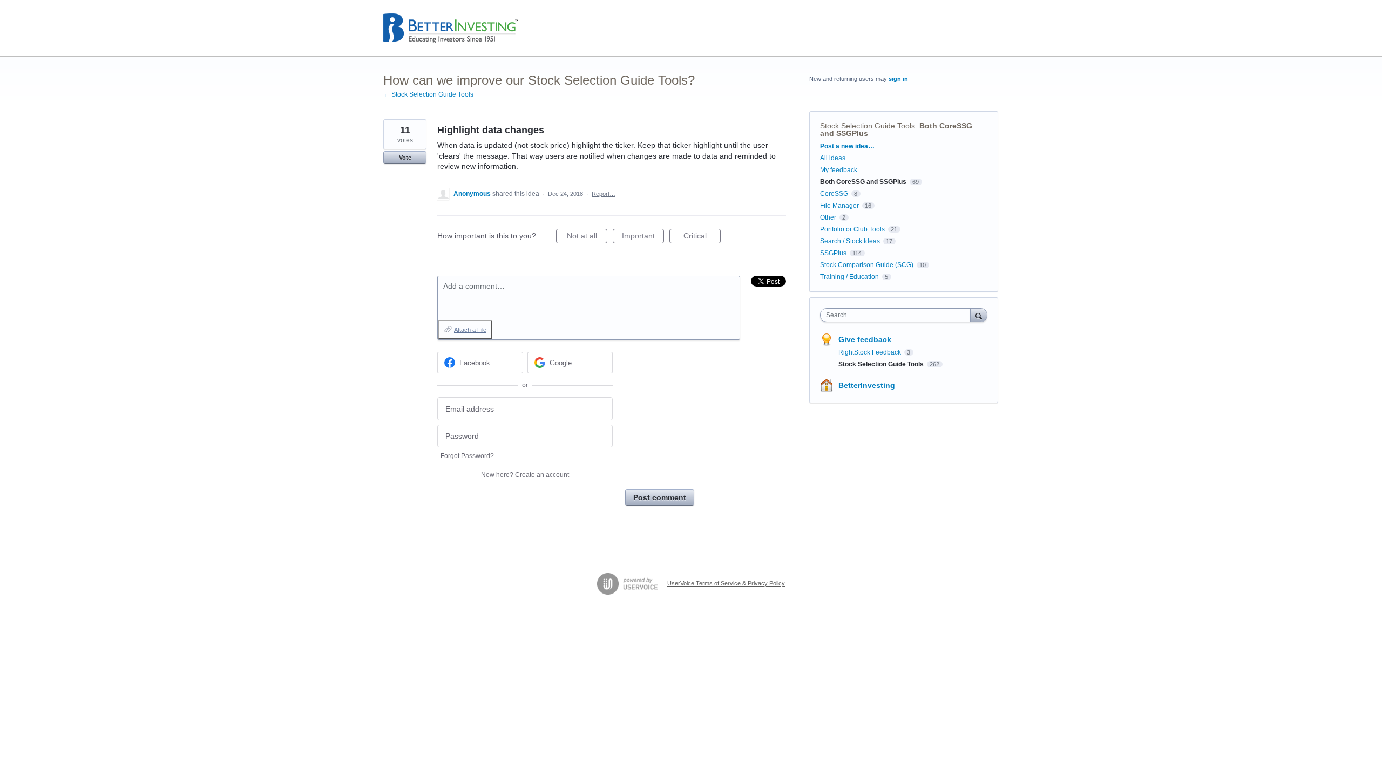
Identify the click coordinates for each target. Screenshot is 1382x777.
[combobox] (898, 315)
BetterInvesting (866, 385)
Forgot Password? (467, 456)
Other (828, 217)
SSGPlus (833, 253)
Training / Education (849, 277)
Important (643, 237)
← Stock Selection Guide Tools (428, 94)
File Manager (839, 205)
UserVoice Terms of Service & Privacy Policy (726, 583)
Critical (702, 237)
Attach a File (470, 329)
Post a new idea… (847, 146)
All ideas (832, 158)
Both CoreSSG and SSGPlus (863, 182)
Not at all (587, 237)
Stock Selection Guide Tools (867, 125)
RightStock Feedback (870, 352)
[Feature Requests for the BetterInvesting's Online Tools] (450, 28)
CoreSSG (834, 193)
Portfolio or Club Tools (852, 229)
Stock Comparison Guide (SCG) (866, 265)
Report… (603, 193)
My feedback (838, 170)
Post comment (659, 497)
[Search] (978, 315)
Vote (405, 157)
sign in (898, 79)
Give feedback (864, 339)
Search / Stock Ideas (850, 241)
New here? (525, 475)
